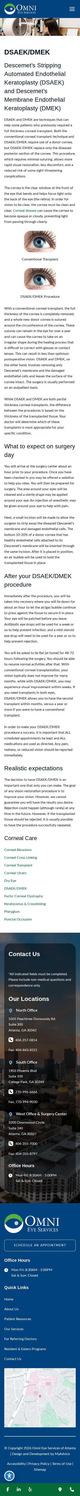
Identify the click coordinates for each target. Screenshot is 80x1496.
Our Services (13, 1329)
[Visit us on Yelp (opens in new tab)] (30, 1489)
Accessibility (16, 1464)
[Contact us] (72, 1489)
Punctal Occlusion (18, 919)
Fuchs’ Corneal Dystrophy (23, 896)
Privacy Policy (38, 1464)
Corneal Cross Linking (20, 857)
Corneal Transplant (18, 865)
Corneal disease (24, 210)
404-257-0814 (26, 1040)
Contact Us (12, 1359)
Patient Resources (17, 1319)
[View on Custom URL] (40, 1397)
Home (8, 1299)
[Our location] (60, 1489)
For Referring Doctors (20, 1339)
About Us (11, 1309)
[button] (40, 1245)
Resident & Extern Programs (25, 1349)
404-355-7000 (26, 1143)
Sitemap (40, 1469)
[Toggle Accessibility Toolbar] (9, 1476)
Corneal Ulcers (15, 873)
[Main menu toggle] (72, 9)
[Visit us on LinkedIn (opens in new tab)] (18, 1489)
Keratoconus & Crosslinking (25, 904)
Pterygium (12, 911)
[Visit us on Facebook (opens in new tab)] (7, 1489)
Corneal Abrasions (18, 850)
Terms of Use (61, 1464)
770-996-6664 (26, 1092)
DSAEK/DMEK (15, 888)
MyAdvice (62, 1454)
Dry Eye (10, 880)
